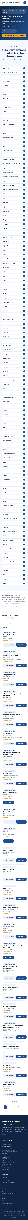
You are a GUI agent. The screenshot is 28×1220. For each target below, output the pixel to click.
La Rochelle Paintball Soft (12, 987)
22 (19, 1107)
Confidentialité (20, 1211)
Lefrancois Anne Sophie (11, 715)
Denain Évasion (8, 869)
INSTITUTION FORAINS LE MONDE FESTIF (11, 753)
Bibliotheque (5, 1201)
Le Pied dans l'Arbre (7, 1161)
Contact (23, 1213)
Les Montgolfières (6, 1146)
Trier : (3, 619)
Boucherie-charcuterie (8, 1203)
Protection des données (8, 1182)
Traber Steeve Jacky (10, 812)
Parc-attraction (12, 3)
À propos (4, 1177)
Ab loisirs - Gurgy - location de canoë (13, 694)
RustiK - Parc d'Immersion (12, 635)
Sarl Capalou (8, 850)
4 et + (21, 624)
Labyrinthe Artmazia (10, 1006)
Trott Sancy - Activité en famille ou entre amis (12, 655)
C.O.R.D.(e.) (7, 1065)
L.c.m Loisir (4, 1154)
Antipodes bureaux (10, 675)
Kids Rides (6, 888)
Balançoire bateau (10, 793)
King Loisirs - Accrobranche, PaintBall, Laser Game (13, 1026)
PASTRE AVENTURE (6, 1168)
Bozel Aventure (8, 1085)
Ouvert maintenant (9, 624)
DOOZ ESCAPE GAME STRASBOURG (10, 967)
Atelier (3, 1198)
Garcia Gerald (8, 774)
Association (5, 1196)
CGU (14, 1211)
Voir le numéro (10, 645)
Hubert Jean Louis (7, 1164)
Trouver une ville (10, 31)
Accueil (3, 26)
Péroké (5, 831)
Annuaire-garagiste (7, 1193)
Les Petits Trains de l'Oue (8, 1150)
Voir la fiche (21, 645)
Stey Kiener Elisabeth (10, 908)
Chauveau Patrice (9, 927)
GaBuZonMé (7, 734)
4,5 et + (6, 627)
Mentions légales (6, 1180)
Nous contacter (6, 1185)
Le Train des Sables (7, 1143)
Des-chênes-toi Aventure (12, 1046)
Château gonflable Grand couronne (12, 946)
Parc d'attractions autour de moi (14, 35)
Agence (4, 1191)
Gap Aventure (5, 1157)
